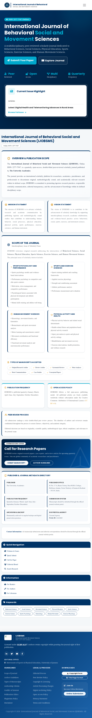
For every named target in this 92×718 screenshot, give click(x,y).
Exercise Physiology (69, 614)
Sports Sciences (72, 609)
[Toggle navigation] (84, 5)
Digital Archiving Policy (42, 690)
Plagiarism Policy (11, 698)
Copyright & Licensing (41, 682)
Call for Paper (11, 560)
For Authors (11, 589)
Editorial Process (39, 673)
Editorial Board (12, 564)
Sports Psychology (25, 614)
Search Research (12, 569)
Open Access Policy (40, 694)
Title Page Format (75, 678)
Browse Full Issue (16, 112)
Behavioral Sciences (11, 609)
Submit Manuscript (16, 463)
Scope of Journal (10, 673)
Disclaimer (8, 703)
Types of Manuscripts (12, 682)
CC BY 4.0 (21, 644)
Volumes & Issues (13, 551)
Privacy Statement (40, 698)
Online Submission (74, 693)
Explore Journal (54, 60)
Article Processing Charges (43, 686)
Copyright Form (75, 673)
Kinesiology (39, 614)
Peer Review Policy (40, 677)
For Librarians (12, 593)
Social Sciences (26, 609)
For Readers (11, 584)
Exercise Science (10, 614)
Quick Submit (11, 555)
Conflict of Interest (11, 690)
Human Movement (53, 614)
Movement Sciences (41, 609)
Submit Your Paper (22, 60)
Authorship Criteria (11, 686)
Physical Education (57, 609)
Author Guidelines (41, 463)
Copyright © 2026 (13, 711)
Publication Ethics (11, 694)
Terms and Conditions (41, 703)
